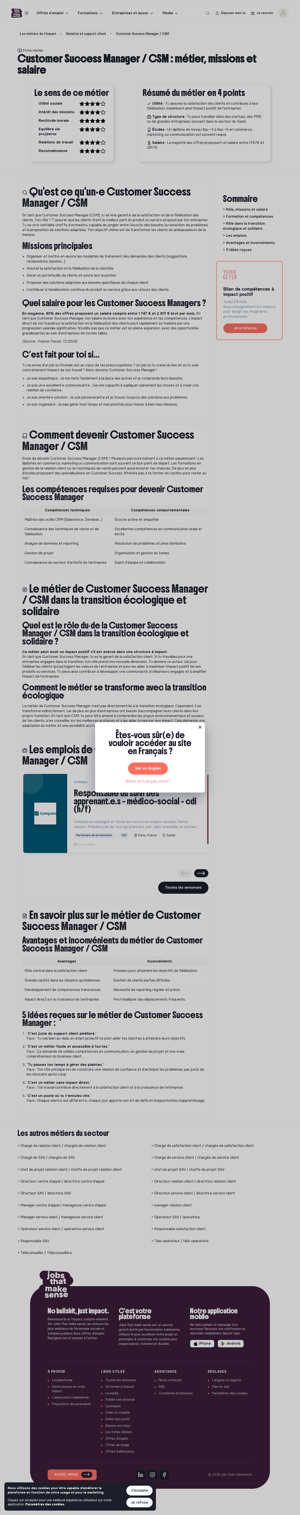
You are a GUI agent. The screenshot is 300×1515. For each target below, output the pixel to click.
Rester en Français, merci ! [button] (148, 781)
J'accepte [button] (139, 1490)
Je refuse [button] (139, 1502)
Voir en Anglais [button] (148, 768)
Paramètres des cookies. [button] (45, 1504)
